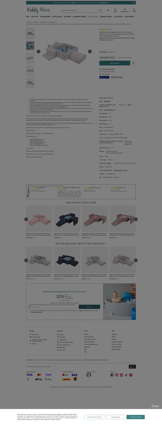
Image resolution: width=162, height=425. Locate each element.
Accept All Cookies (135, 417)
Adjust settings (115, 417)
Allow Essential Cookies (94, 417)
